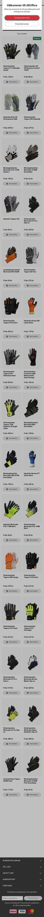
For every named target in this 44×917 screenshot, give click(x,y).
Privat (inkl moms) (22, 24)
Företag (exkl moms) (22, 18)
